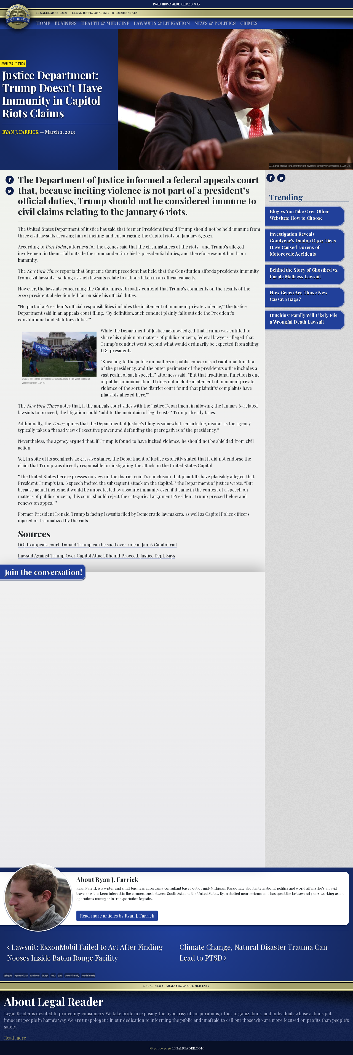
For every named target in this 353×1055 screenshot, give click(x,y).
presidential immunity (72, 975)
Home (43, 23)
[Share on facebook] (9, 179)
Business (66, 23)
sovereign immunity (88, 975)
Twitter (190, 4)
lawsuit (53, 975)
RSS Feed (157, 4)
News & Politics (215, 23)
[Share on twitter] (9, 190)
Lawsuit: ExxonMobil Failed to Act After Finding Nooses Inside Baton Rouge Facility (85, 952)
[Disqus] (132, 653)
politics (60, 975)
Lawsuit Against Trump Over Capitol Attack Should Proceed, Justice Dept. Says (96, 556)
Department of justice (21, 975)
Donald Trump (34, 975)
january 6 (45, 975)
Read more (15, 1038)
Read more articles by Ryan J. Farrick (117, 916)
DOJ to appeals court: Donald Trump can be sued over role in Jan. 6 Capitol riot (97, 545)
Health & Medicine (105, 23)
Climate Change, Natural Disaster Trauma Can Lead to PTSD (253, 952)
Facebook (171, 4)
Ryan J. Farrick (20, 132)
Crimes (249, 23)
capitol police (8, 975)
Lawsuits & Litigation (162, 23)
